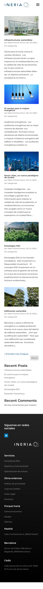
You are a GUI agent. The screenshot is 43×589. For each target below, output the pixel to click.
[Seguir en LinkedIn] (6, 435)
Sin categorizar (10, 46)
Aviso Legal (9, 494)
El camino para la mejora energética (16, 109)
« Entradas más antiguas (16, 354)
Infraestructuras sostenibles (18, 40)
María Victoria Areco (16, 43)
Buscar (34, 358)
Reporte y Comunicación (16, 466)
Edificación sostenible (15, 311)
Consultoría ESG (12, 461)
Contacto (8, 499)
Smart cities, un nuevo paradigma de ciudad (21, 176)
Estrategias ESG (12, 246)
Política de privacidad (14, 484)
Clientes (8, 522)
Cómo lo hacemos (13, 511)
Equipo (7, 517)
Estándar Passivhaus (14, 394)
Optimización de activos (15, 471)
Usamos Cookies (12, 489)
